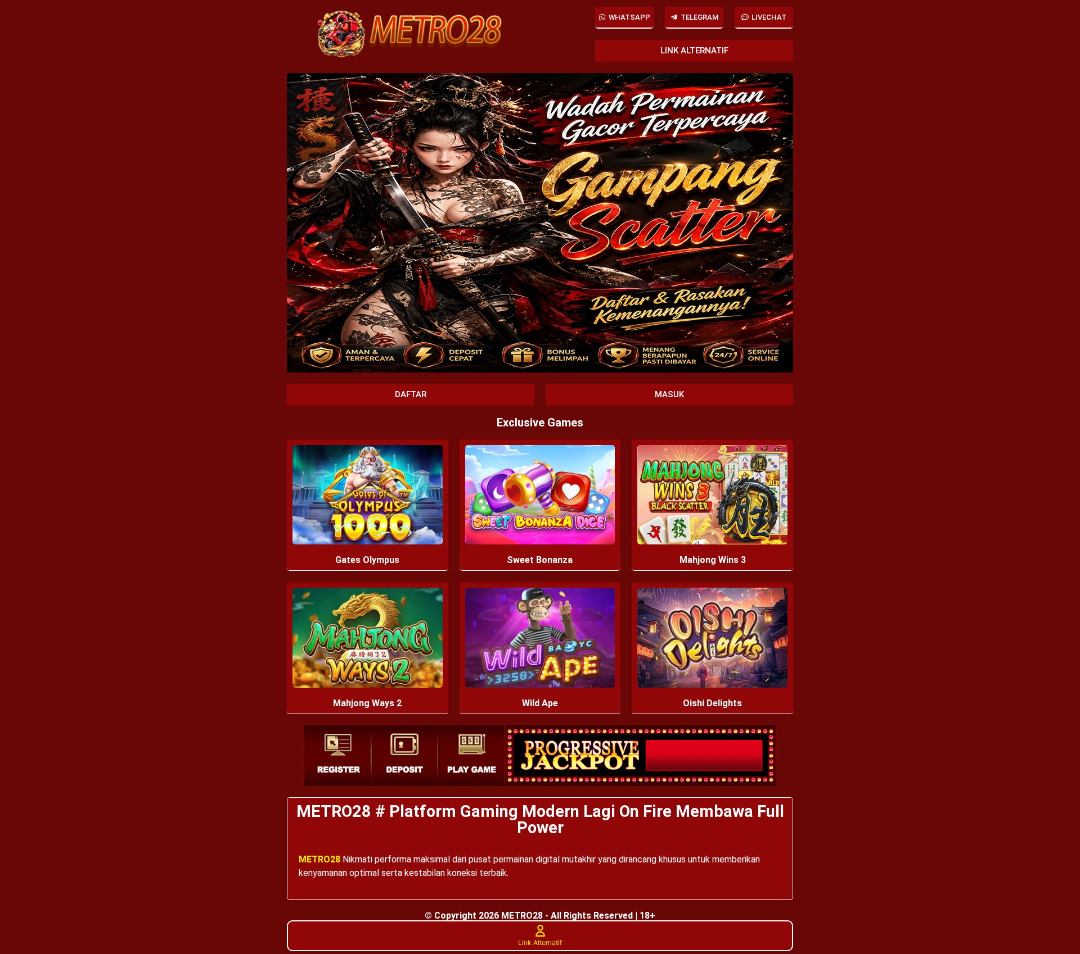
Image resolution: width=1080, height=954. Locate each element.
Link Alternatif (540, 942)
